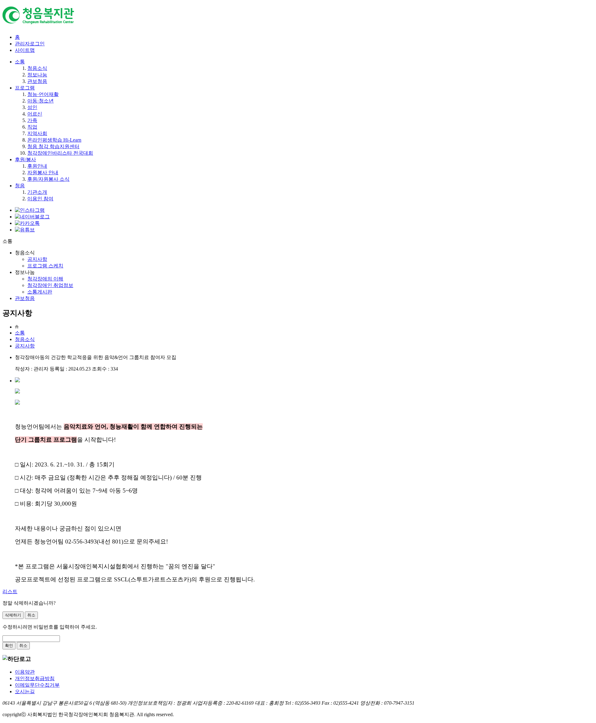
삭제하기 (13, 615)
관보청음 (37, 81)
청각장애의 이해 (45, 278)
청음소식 (37, 68)
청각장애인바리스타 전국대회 (60, 153)
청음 (20, 185)
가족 (32, 120)
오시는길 (25, 691)
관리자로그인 (30, 43)
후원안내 (37, 166)
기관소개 (37, 192)
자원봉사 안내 (42, 172)
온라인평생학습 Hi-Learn (54, 140)
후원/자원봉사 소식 (48, 179)
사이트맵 (25, 50)
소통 (20, 61)
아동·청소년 (40, 100)
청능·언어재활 (43, 94)
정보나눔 (37, 74)
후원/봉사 (25, 159)
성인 (32, 107)
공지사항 (37, 259)
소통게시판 (39, 291)
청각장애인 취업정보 (50, 285)
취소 (31, 615)
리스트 (9, 591)
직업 (32, 127)
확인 (9, 645)
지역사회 (37, 133)
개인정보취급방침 (35, 678)
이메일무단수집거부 (37, 685)
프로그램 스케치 (45, 265)
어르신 (34, 113)
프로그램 (25, 87)
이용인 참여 (40, 198)
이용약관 (25, 672)
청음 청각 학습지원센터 (53, 146)
